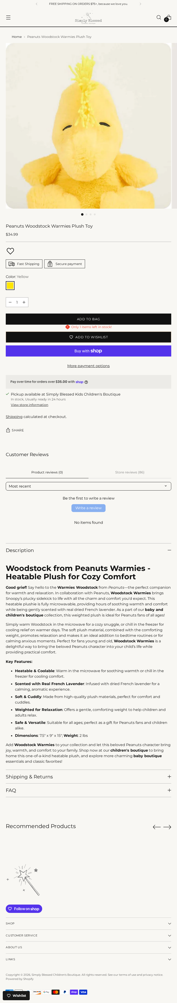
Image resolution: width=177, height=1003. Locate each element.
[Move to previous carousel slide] (157, 827)
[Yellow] (10, 285)
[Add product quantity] (24, 302)
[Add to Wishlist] (10, 251)
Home (17, 37)
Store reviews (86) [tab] (130, 472)
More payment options (88, 365)
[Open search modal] (159, 17)
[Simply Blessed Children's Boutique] (88, 17)
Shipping (14, 416)
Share (18, 430)
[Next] (140, 4)
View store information (29, 405)
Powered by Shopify (20, 979)
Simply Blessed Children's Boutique (56, 974)
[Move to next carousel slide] (167, 827)
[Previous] (37, 4)
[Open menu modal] (8, 17)
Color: (17, 276)
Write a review (88, 508)
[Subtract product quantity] (10, 302)
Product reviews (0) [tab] (47, 472)
